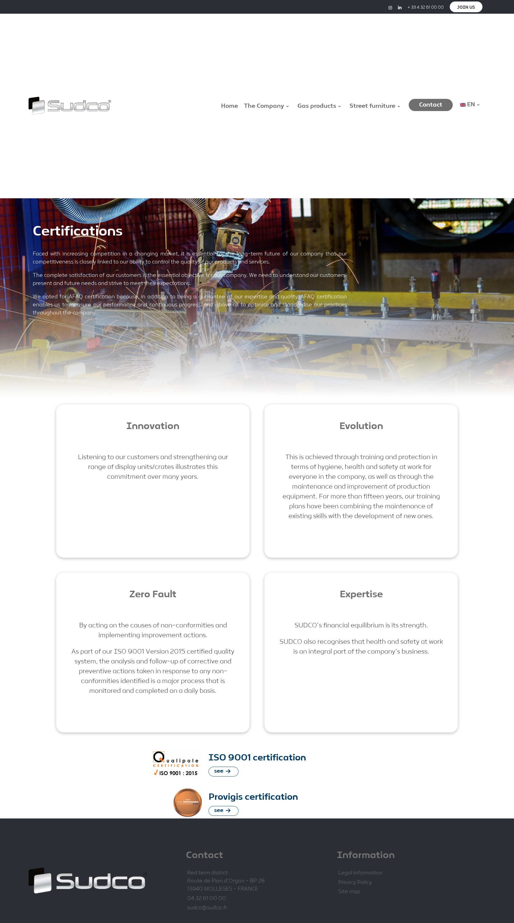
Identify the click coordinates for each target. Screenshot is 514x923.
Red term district (207, 873)
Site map (349, 892)
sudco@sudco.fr (207, 908)
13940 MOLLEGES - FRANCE (222, 889)
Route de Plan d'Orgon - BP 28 (226, 881)
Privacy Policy (355, 882)
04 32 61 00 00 (206, 899)
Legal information (360, 873)
